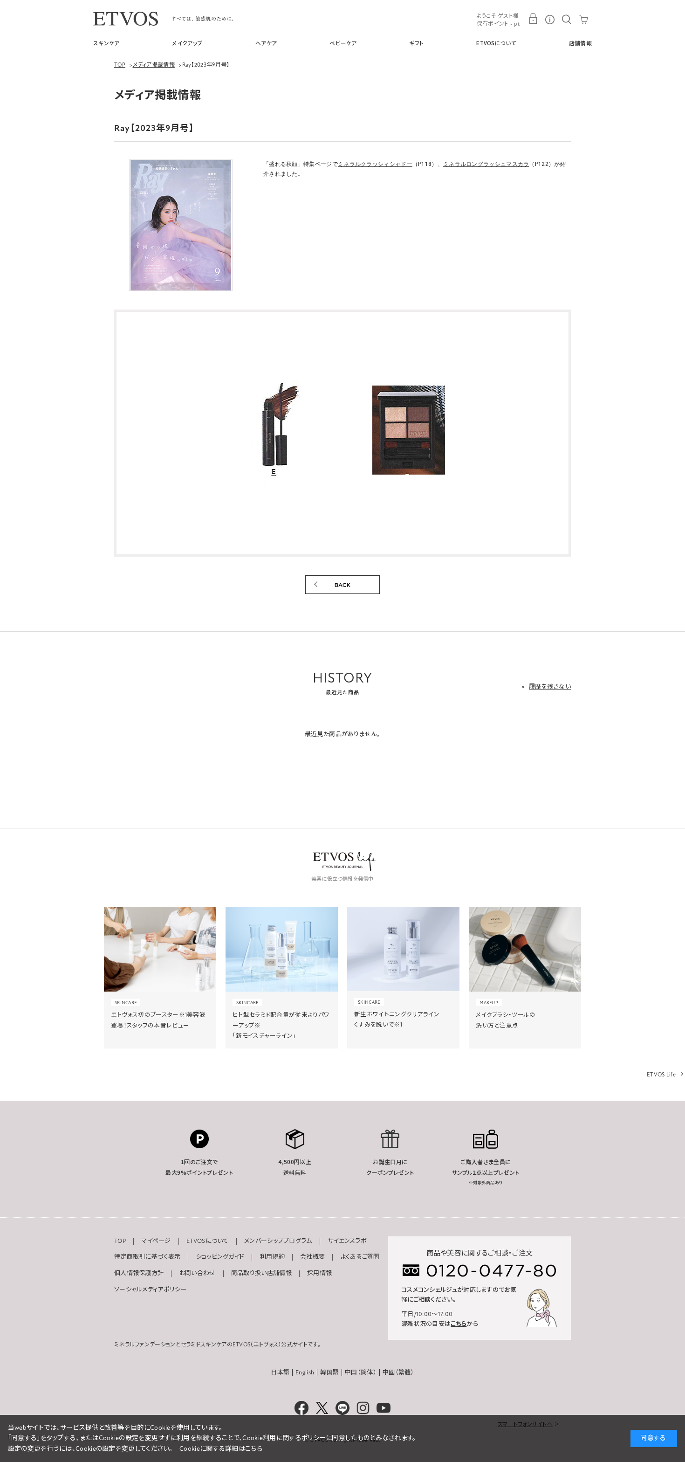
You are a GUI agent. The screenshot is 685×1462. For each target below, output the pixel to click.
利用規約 (272, 1257)
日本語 (280, 1372)
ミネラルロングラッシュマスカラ (486, 164)
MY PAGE (533, 18)
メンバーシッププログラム (278, 1241)
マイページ (156, 1241)
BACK (342, 584)
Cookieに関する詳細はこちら (220, 1449)
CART (583, 18)
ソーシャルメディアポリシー (150, 1289)
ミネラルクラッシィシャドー (375, 164)
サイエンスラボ (347, 1241)
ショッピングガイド (220, 1257)
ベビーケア (343, 43)
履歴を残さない (550, 686)
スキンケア (106, 43)
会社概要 (312, 1257)
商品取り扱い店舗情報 (261, 1273)
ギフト (416, 43)
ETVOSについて (496, 43)
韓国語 (329, 1372)
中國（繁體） (398, 1372)
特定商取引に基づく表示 (147, 1257)
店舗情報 (580, 43)
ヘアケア (266, 43)
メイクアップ (187, 43)
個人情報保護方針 (139, 1273)
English (304, 1372)
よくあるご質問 (360, 1257)
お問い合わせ (197, 1273)
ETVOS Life (661, 1074)
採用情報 (319, 1273)
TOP (120, 1241)
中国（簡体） (361, 1372)
